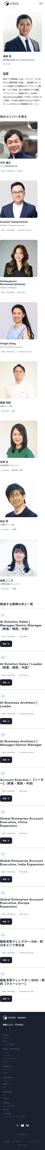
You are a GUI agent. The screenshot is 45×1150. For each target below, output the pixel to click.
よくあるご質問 (8, 1044)
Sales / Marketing (11, 1049)
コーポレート (7, 1081)
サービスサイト (18, 1141)
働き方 (5, 1041)
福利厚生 (6, 1035)
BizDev (5, 1062)
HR (4, 1087)
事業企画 (6, 1084)
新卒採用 (6, 1109)
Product (6, 1066)
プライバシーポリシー (33, 1141)
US (4, 1095)
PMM (5, 1073)
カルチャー (6, 1038)
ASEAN (6, 1098)
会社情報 (7, 1141)
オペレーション (8, 1070)
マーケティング (8, 1056)
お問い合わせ (22, 1145)
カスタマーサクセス (9, 1059)
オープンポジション (9, 1106)
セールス (6, 1052)
